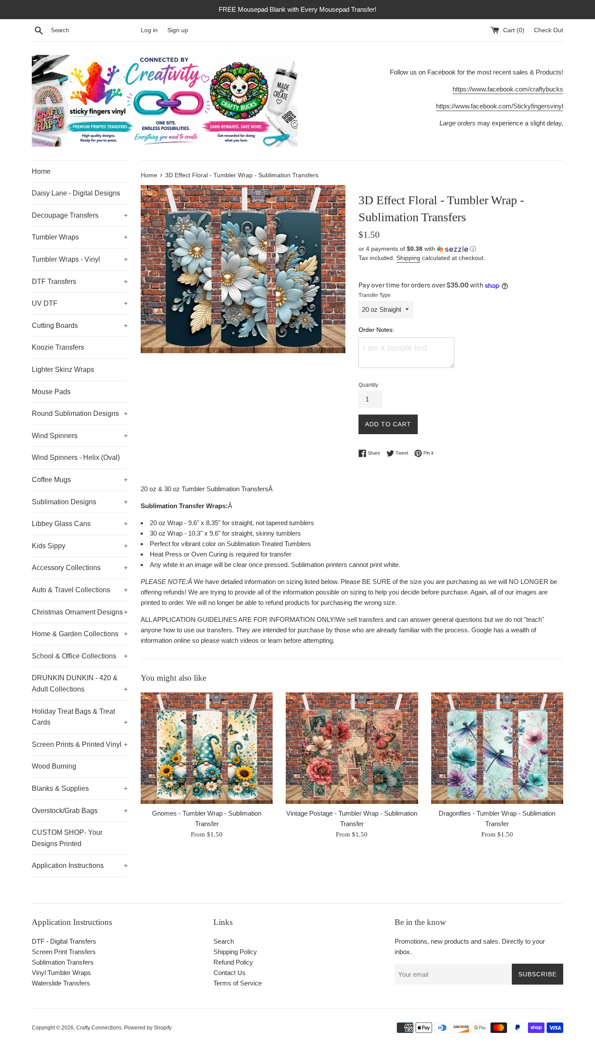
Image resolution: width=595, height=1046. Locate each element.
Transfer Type (374, 295)
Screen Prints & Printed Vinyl (80, 744)
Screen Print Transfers (64, 951)
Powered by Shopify (148, 1028)
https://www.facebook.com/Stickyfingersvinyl (499, 106)
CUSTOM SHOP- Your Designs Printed (67, 838)
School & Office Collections (80, 656)
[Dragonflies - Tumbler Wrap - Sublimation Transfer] (497, 748)
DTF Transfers (80, 281)
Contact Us (229, 972)
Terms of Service (237, 983)
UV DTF (80, 303)
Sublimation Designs (80, 502)
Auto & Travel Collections (80, 590)
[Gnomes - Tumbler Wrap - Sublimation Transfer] (207, 748)
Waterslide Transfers (61, 983)
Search (223, 941)
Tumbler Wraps (80, 237)
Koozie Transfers (58, 347)
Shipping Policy (235, 951)
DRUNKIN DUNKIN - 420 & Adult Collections (80, 683)
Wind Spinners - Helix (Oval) (76, 457)
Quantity (368, 385)
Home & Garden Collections (80, 634)
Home (41, 171)
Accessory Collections (80, 567)
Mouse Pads (51, 391)
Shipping (408, 257)
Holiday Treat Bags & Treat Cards (80, 717)
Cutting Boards (80, 325)
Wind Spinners (80, 435)
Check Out (548, 30)
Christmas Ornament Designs (80, 612)
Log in (149, 30)
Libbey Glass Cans (80, 523)
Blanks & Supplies (80, 788)
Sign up (177, 30)
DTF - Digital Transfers (64, 941)
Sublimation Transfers (63, 962)
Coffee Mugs (80, 479)
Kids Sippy (80, 546)
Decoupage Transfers (80, 215)
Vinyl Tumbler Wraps (61, 972)
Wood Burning (54, 766)
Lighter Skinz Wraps (63, 369)
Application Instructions (80, 865)
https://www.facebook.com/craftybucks (508, 89)
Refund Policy (233, 962)
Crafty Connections (99, 1028)
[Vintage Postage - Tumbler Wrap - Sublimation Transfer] (352, 748)
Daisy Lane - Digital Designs (76, 193)
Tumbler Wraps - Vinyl (80, 259)
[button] (460, 249)
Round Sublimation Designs (80, 413)
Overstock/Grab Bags (80, 810)
